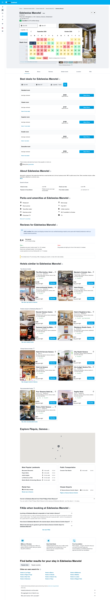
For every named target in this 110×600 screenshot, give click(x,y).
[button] (2, 2)
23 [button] (41, 50)
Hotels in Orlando (49, 574)
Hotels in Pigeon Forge (26, 574)
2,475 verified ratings (33, 20)
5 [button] (52, 39)
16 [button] (41, 47)
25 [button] (49, 50)
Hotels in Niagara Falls (76, 579)
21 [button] (34, 50)
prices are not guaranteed (53, 586)
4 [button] (57, 43)
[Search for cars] (2, 13)
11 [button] (49, 43)
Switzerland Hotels (27, 8)
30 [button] (41, 54)
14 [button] (34, 47)
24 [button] (45, 50)
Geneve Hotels (39, 8)
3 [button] (45, 39)
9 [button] (41, 43)
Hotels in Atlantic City (50, 576)
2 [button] (41, 39)
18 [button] (49, 47)
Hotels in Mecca (49, 572)
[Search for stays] (2, 10)
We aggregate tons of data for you (30, 593)
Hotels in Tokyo (49, 579)
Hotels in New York (25, 576)
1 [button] (38, 39)
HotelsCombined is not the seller (29, 590)
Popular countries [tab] (36, 565)
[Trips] (2, 23)
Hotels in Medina (74, 574)
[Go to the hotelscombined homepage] (11, 2)
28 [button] (34, 54)
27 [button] (31, 54)
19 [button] (52, 47)
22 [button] (38, 50)
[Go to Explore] (2, 19)
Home (20, 8)
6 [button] (64, 43)
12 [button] (52, 43)
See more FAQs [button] (46, 529)
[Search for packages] (2, 16)
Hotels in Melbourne (75, 572)
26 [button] (52, 50)
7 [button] (34, 43)
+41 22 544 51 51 (24, 18)
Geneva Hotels (49, 8)
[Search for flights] (2, 6)
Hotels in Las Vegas (25, 572)
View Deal (52, 283)
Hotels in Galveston (25, 579)
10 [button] (45, 43)
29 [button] (38, 54)
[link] (29, 302)
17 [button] (45, 47)
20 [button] (31, 50)
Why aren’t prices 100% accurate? (30, 596)
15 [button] (38, 47)
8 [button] (38, 43)
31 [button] (79, 54)
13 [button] (31, 47)
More (21, 178)
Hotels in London (74, 576)
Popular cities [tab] (24, 565)
